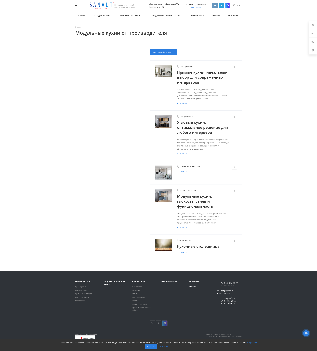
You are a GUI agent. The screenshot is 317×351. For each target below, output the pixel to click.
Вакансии (135, 300)
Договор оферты (138, 297)
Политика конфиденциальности (218, 334)
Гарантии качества (139, 304)
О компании (138, 282)
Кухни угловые (185, 116)
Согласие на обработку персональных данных (224, 337)
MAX (227, 5)
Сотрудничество (168, 282)
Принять (150, 347)
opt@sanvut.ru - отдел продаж (226, 291)
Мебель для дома (84, 282)
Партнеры (136, 290)
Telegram (221, 5)
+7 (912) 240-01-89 (197, 4)
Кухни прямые (185, 66)
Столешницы (184, 240)
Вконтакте (215, 5)
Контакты (194, 282)
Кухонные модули (186, 190)
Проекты (193, 287)
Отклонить (165, 347)
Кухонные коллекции (188, 166)
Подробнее (252, 342)
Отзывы (135, 294)
